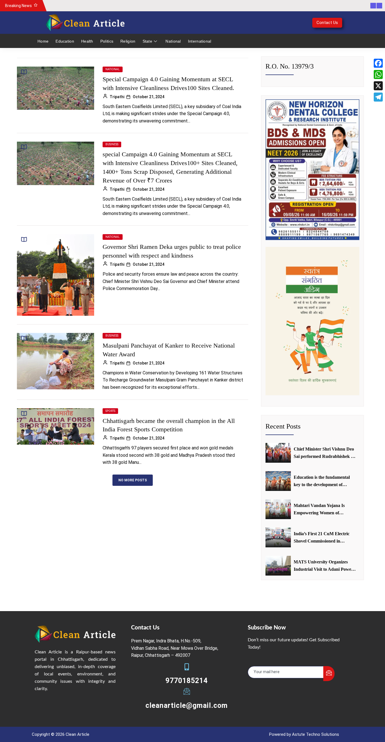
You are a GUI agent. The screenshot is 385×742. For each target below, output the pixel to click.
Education (65, 41)
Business (111, 144)
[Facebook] (378, 63)
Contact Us (327, 22)
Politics (106, 41)
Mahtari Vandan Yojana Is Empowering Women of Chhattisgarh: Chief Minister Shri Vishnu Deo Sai (321, 509)
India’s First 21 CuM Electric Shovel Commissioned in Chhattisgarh (321, 538)
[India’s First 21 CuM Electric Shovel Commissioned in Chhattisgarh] (278, 537)
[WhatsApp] (378, 74)
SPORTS (110, 410)
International (199, 41)
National (173, 41)
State (147, 41)
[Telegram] (378, 97)
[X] (378, 85)
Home (42, 41)
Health (87, 41)
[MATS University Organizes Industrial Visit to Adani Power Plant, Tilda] (278, 566)
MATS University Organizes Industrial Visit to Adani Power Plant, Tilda (323, 566)
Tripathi (117, 97)
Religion (127, 41)
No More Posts (132, 480)
